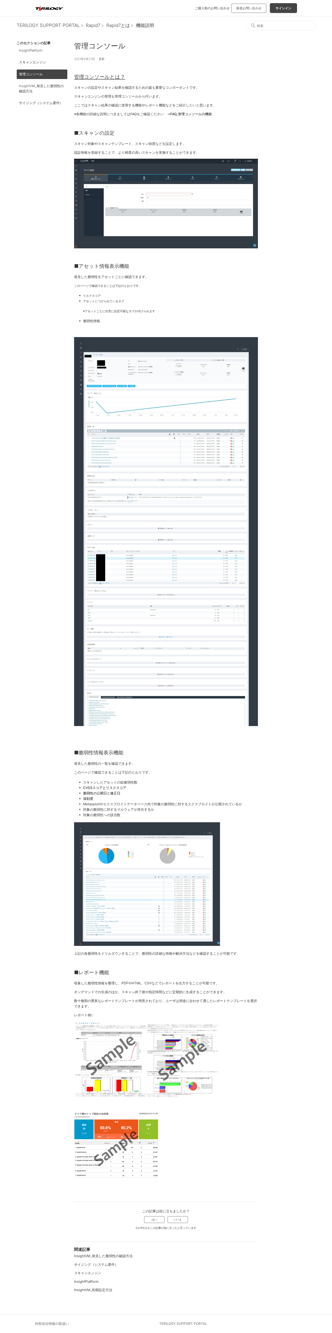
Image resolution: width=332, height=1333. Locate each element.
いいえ (178, 1219)
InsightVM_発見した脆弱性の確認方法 (41, 88)
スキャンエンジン (32, 62)
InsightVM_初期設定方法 (93, 1290)
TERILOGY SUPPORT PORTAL (48, 25)
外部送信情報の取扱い (52, 1323)
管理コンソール (31, 74)
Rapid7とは (118, 25)
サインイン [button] (283, 8)
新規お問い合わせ (249, 8)
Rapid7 (93, 25)
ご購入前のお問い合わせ (212, 8)
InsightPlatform (30, 50)
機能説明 (145, 25)
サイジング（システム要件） (41, 103)
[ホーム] (49, 8)
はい (154, 1219)
